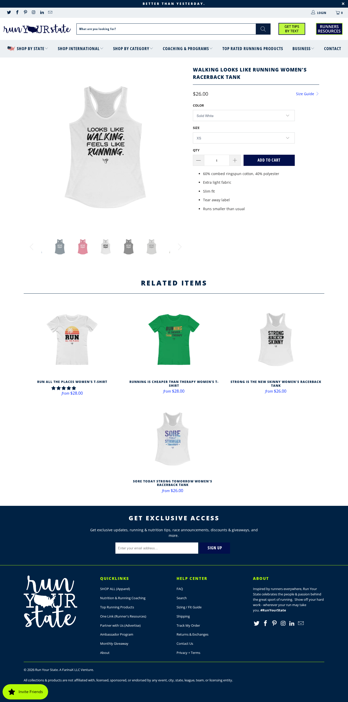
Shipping (183, 616)
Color (198, 105)
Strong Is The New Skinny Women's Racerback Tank (275, 339)
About (105, 652)
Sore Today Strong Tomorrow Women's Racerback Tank (172, 439)
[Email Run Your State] (50, 12)
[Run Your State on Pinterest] (25, 12)
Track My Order (188, 625)
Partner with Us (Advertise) (120, 625)
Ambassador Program (116, 634)
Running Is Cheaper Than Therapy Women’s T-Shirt (174, 339)
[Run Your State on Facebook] (17, 12)
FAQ (180, 588)
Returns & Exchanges (192, 634)
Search (182, 598)
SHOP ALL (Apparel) (115, 588)
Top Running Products (117, 607)
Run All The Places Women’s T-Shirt (72, 339)
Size (196, 127)
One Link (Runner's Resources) (123, 616)
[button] (63, 388)
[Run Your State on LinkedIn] (41, 12)
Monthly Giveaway (114, 643)
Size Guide (305, 93)
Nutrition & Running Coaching (122, 598)
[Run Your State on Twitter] (8, 12)
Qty (196, 150)
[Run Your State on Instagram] (33, 12)
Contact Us (185, 643)
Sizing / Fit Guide (189, 607)
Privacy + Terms (188, 652)
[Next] (179, 147)
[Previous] (32, 147)
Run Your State (46, 669)
